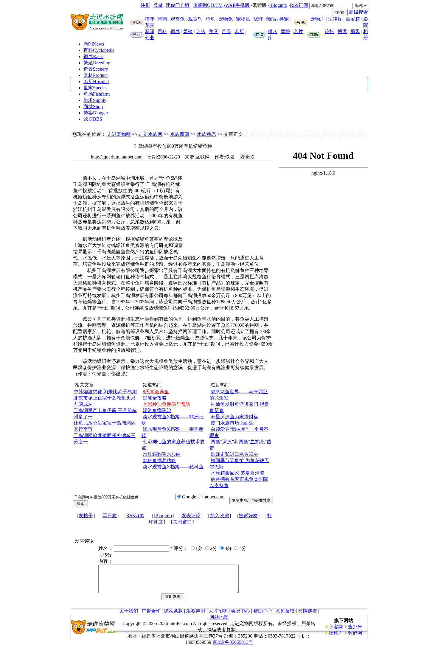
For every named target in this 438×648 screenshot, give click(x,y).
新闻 (149, 31)
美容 (213, 31)
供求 (272, 31)
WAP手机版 (237, 5)
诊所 (239, 31)
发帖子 (86, 515)
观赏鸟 (195, 18)
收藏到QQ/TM (208, 5)
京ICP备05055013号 (232, 642)
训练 (201, 31)
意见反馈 (285, 610)
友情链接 (307, 610)
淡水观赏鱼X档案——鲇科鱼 (173, 466)
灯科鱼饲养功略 (159, 460)
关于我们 (128, 610)
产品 (226, 31)
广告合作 (151, 610)
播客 (355, 31)
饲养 (175, 31)
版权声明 (195, 610)
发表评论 (191, 515)
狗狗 (162, 18)
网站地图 (219, 617)
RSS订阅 (299, 5)
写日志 (109, 515)
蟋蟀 (258, 18)
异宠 (284, 18)
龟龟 (210, 18)
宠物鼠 (243, 18)
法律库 (335, 18)
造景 (95, 69)
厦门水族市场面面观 (232, 422)
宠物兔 (225, 18)
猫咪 (149, 18)
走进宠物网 (119, 134)
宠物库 (317, 18)
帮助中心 (262, 610)
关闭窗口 (182, 521)
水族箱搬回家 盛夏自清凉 (237, 472)
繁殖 (188, 31)
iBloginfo (278, 5)
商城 (285, 31)
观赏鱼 (177, 18)
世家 (95, 87)
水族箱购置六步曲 (162, 454)
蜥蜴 (271, 18)
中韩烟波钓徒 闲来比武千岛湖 (105, 391)
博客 (342, 31)
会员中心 (240, 610)
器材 (95, 75)
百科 (162, 31)
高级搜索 (358, 12)
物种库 (336, 632)
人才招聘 (218, 610)
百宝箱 (353, 18)
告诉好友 (248, 515)
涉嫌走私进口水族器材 (234, 454)
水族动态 (206, 134)
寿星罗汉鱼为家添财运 (234, 416)
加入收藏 (219, 515)
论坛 (329, 31)
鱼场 (96, 94)
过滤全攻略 (155, 397)
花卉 (149, 25)
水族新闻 (179, 134)
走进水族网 (150, 134)
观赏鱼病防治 (157, 410)
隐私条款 (173, 610)
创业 (149, 37)
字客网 (336, 626)
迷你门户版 (178, 5)
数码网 (355, 632)
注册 (145, 5)
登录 (158, 5)
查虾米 (355, 626)
